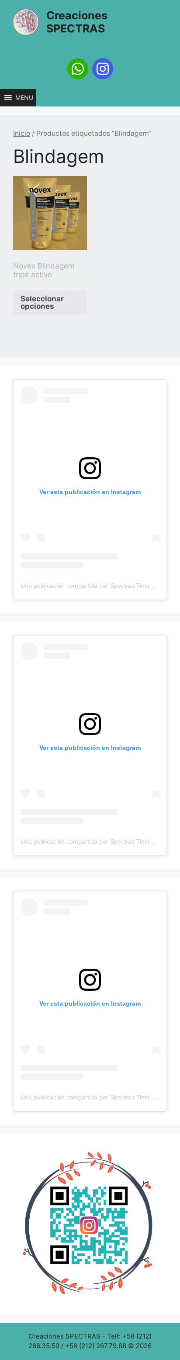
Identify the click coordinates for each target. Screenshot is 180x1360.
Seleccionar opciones (42, 302)
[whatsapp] (77, 68)
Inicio (21, 133)
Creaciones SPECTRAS (76, 22)
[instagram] (102, 68)
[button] (24, 97)
